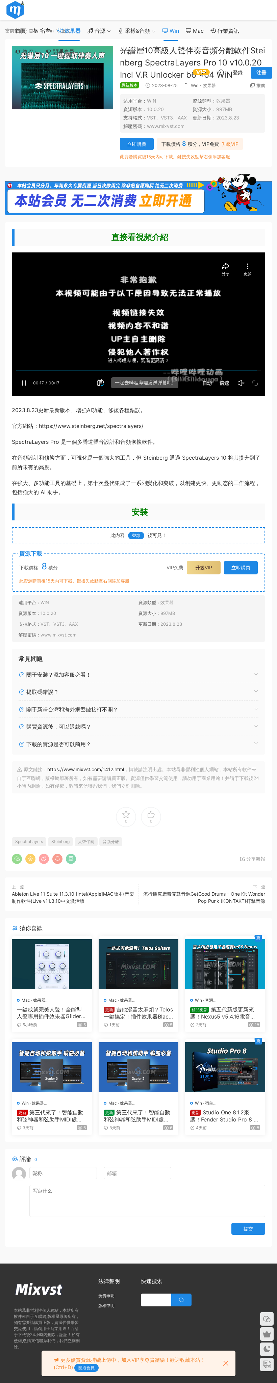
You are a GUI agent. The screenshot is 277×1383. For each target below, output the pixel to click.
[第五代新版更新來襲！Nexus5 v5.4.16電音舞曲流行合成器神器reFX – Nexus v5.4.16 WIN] (225, 964)
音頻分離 (111, 841)
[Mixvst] (15, 10)
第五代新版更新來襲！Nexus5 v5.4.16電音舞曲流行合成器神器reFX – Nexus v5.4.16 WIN (224, 1013)
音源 (99, 30)
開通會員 (62, 51)
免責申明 (106, 1295)
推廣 (260, 85)
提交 (248, 1228)
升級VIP (230, 144)
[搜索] (221, 72)
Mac (197, 30)
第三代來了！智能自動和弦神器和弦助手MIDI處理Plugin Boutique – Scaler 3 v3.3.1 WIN (51, 1115)
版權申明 (106, 1305)
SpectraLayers (29, 841)
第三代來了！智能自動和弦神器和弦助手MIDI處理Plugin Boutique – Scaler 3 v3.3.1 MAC (138, 1115)
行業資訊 (227, 30)
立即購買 (136, 144)
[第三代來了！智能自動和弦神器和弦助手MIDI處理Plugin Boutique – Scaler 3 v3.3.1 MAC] (139, 1067)
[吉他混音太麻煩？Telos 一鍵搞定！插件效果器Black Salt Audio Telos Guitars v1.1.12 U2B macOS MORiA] (139, 964)
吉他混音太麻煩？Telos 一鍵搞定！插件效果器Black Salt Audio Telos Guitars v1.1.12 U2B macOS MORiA (138, 1013)
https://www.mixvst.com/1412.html (85, 769)
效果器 (72, 30)
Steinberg (60, 841)
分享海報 (255, 859)
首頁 (20, 30)
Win (173, 30)
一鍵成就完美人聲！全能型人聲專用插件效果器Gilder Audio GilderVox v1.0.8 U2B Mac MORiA (51, 1013)
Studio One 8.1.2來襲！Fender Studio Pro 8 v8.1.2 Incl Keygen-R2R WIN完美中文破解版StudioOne (223, 1115)
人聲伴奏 (86, 841)
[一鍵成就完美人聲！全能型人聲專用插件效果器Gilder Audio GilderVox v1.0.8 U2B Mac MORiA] (52, 964)
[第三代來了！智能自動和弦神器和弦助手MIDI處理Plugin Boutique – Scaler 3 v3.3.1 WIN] (52, 1067)
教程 (27, 51)
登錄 (136, 535)
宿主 (44, 30)
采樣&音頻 (136, 30)
